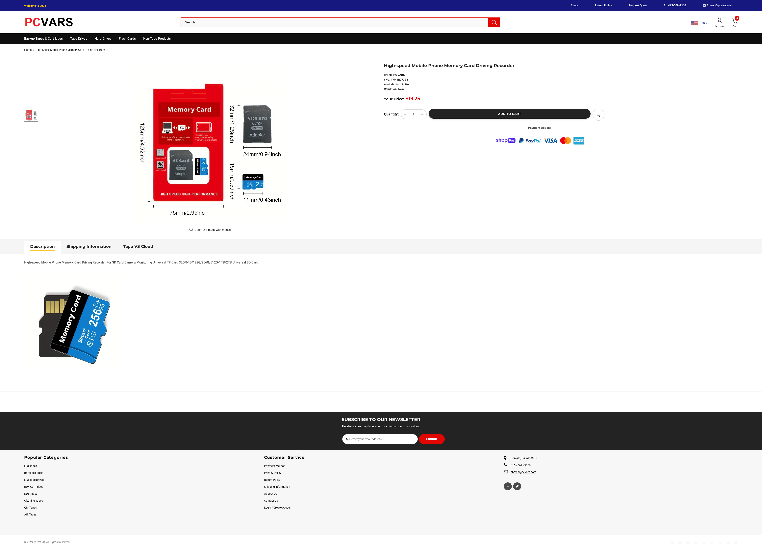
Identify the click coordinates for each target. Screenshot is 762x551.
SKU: (387, 79)
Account (719, 26)
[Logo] (99, 22)
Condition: (390, 89)
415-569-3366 (677, 5)
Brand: (388, 74)
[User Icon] (720, 20)
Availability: (392, 84)
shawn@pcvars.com (523, 472)
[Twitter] (517, 486)
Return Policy (603, 5)
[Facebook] (508, 486)
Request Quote (638, 5)
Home (28, 49)
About (574, 5)
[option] (210, 143)
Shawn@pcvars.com (719, 5)
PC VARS (399, 74)
